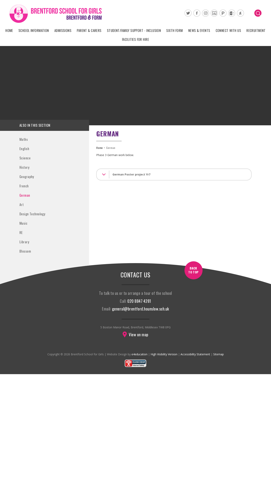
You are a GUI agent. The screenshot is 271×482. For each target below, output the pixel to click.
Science (25, 157)
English (24, 148)
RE (21, 232)
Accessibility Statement (195, 354)
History (24, 167)
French (24, 185)
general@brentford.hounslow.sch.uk (140, 309)
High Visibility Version (164, 354)
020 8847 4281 (139, 301)
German (24, 195)
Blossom (25, 251)
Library (24, 241)
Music (23, 223)
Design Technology (32, 213)
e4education (139, 354)
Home (99, 148)
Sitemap (218, 354)
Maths (23, 139)
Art (21, 204)
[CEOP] (135, 366)
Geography (26, 176)
